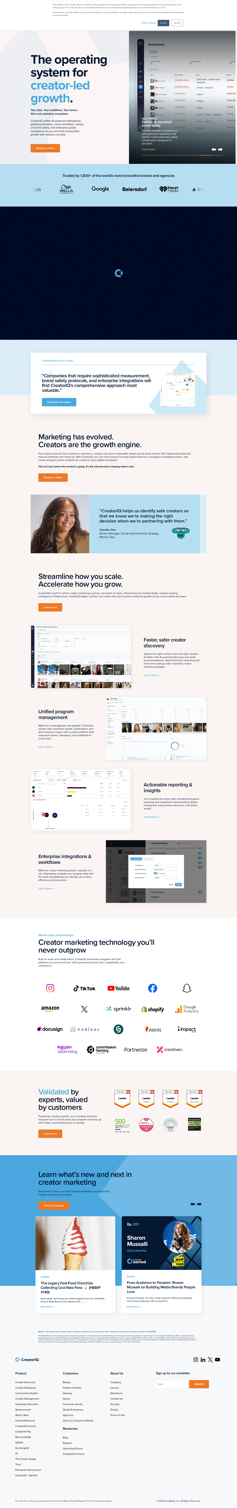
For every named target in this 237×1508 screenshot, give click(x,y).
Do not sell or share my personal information (38, 1501)
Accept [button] (163, 23)
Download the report (59, 402)
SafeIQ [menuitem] (19, 1442)
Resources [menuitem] (70, 1429)
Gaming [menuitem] (67, 1393)
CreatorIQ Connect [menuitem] (73, 1454)
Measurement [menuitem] (23, 1409)
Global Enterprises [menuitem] (73, 1409)
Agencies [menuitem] (68, 1415)
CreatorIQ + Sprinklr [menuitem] (26, 1475)
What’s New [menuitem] (22, 1415)
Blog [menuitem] (65, 1437)
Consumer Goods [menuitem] (72, 1404)
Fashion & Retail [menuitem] (72, 1387)
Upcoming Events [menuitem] (73, 1448)
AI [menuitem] (16, 1453)
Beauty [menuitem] (67, 1382)
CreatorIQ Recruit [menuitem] (25, 1420)
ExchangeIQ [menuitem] (22, 1448)
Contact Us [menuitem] (116, 1398)
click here (162, 7)
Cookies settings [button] (148, 23)
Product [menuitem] (20, 1373)
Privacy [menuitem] (114, 1409)
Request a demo (45, 148)
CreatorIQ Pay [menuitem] (23, 1431)
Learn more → (151, 675)
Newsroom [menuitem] (116, 1393)
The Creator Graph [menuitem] (25, 1459)
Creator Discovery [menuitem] (25, 1382)
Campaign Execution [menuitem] (27, 1404)
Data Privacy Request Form (78, 1501)
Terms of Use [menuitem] (117, 1415)
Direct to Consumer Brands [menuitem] (78, 1420)
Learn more (50, 607)
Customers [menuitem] (70, 1373)
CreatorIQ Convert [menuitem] (25, 1426)
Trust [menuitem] (18, 1464)
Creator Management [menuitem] (27, 1398)
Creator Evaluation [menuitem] (25, 1387)
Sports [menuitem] (66, 1398)
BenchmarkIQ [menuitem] (23, 1437)
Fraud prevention (103, 1501)
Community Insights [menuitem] (26, 1393)
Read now (147, 149)
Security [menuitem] (114, 1404)
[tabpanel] (182, 90)
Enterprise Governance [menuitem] (28, 1470)
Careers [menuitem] (114, 1387)
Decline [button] (177, 23)
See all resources (54, 1205)
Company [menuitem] (115, 1382)
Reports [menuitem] (67, 1443)
